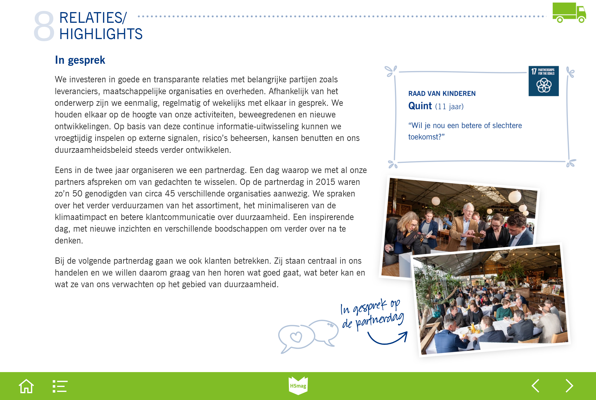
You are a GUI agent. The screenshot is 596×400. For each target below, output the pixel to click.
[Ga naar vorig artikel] (535, 386)
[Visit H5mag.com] (298, 386)
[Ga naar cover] (26, 386)
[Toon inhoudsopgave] (60, 386)
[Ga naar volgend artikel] (570, 386)
